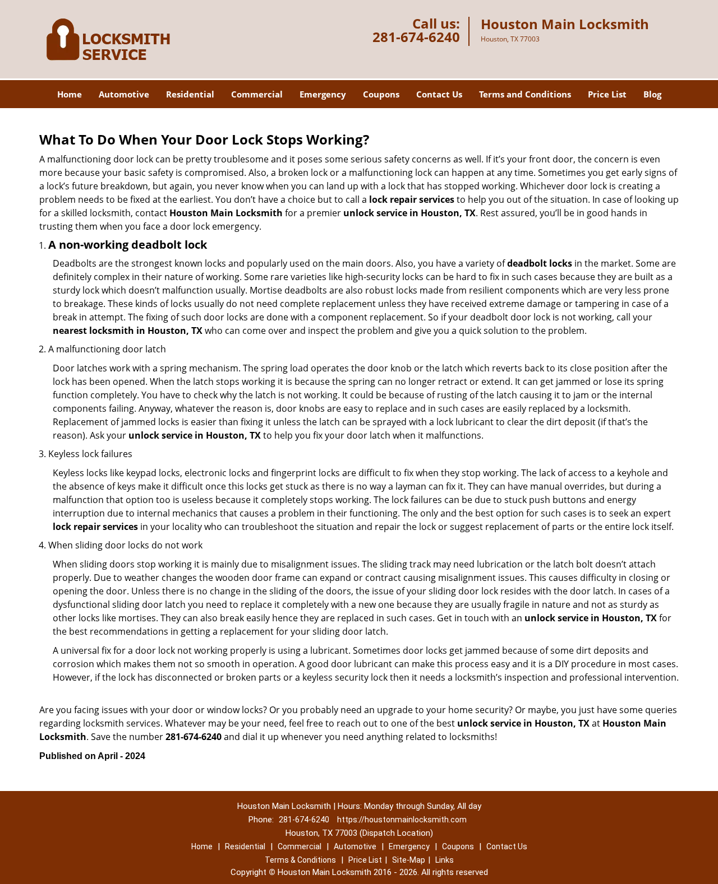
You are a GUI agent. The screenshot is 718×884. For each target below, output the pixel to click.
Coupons (381, 94)
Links (444, 859)
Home (69, 94)
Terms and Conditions (525, 94)
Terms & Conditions (300, 859)
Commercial (257, 94)
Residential (190, 94)
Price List (607, 94)
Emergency (323, 94)
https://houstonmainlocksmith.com (402, 819)
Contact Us (439, 94)
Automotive (124, 94)
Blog (652, 94)
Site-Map (408, 859)
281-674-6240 (416, 36)
